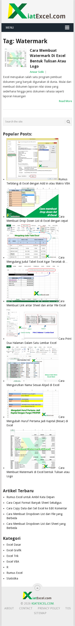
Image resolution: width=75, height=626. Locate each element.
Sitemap (40, 613)
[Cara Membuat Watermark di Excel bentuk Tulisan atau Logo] (15, 58)
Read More (65, 101)
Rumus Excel (14, 572)
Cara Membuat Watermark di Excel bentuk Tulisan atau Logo (48, 58)
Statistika (12, 578)
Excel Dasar (13, 544)
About (9, 608)
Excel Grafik (13, 550)
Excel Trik (12, 556)
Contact (25, 608)
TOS (68, 608)
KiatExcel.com (42, 603)
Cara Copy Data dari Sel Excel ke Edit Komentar (36, 508)
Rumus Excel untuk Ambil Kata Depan (30, 497)
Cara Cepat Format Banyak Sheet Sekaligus (33, 502)
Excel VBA (12, 561)
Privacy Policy (49, 608)
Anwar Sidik (37, 71)
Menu (10, 27)
